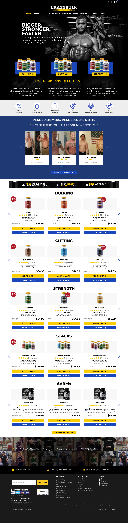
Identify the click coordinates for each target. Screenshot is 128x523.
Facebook (104, 483)
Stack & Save (82, 481)
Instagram (104, 481)
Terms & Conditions (110, 509)
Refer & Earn (60, 496)
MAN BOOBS (66, 13)
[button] (107, 148)
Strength (80, 486)
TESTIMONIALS (54, 13)
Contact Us (60, 479)
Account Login (61, 490)
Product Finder (61, 486)
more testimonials (63, 172)
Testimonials (60, 492)
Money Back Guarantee (64, 483)
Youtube (104, 485)
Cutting (80, 484)
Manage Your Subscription (64, 494)
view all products (63, 432)
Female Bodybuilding (85, 488)
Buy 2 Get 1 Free (83, 479)
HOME (28, 13)
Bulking (80, 483)
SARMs (75, 13)
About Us (59, 488)
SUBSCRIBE (42, 482)
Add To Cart (27, 228)
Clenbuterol (27, 91)
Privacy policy (100, 509)
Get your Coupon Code (85, 490)
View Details (28, 233)
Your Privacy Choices (63, 498)
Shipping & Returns (62, 481)
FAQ (57, 484)
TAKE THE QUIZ (85, 13)
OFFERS (36, 13)
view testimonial (37, 162)
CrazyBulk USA (26, 509)
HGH (34, 91)
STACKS (43, 13)
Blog (102, 479)
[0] (116, 1)
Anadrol (40, 91)
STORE (102, 13)
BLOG (95, 13)
